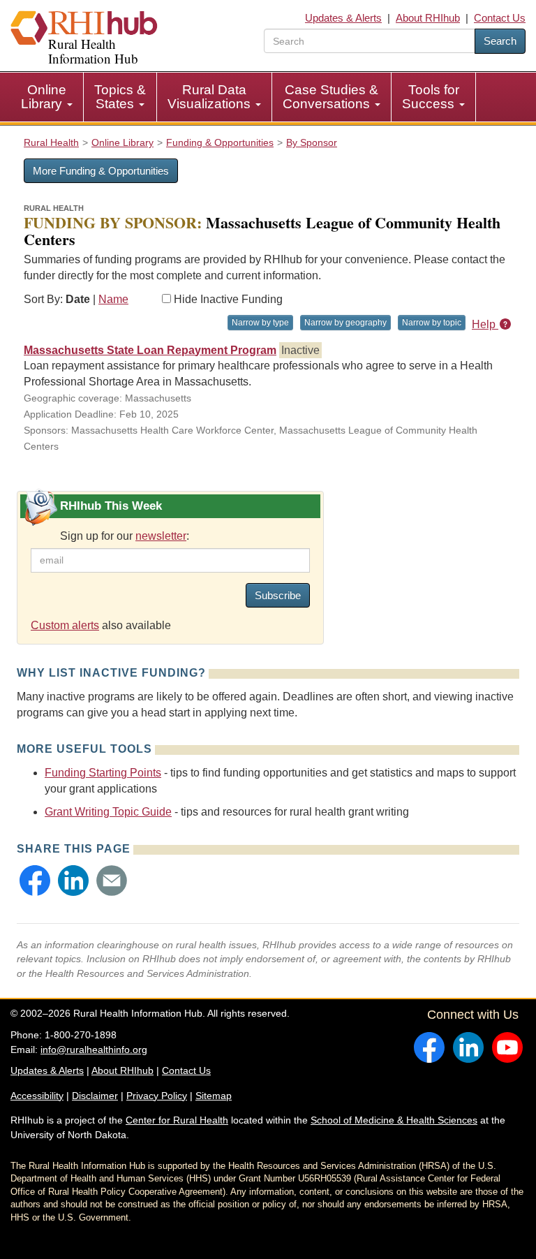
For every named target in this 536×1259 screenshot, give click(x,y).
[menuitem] (47, 97)
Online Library (43, 96)
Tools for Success (430, 96)
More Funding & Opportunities (101, 171)
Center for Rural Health (177, 1120)
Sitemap (213, 1095)
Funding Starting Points (103, 773)
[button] (35, 880)
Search (500, 41)
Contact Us (500, 18)
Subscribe (278, 595)
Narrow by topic (431, 322)
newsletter (160, 536)
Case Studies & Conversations (330, 96)
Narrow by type (260, 322)
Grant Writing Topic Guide (108, 812)
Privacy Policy (156, 1095)
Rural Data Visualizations (211, 96)
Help (485, 324)
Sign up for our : (124, 536)
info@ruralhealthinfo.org (93, 1049)
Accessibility (37, 1095)
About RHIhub (428, 18)
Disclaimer (95, 1095)
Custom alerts (65, 625)
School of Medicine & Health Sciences (394, 1120)
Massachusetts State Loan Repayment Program (150, 350)
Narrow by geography (345, 322)
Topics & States (120, 96)
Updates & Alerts (343, 18)
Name (113, 299)
